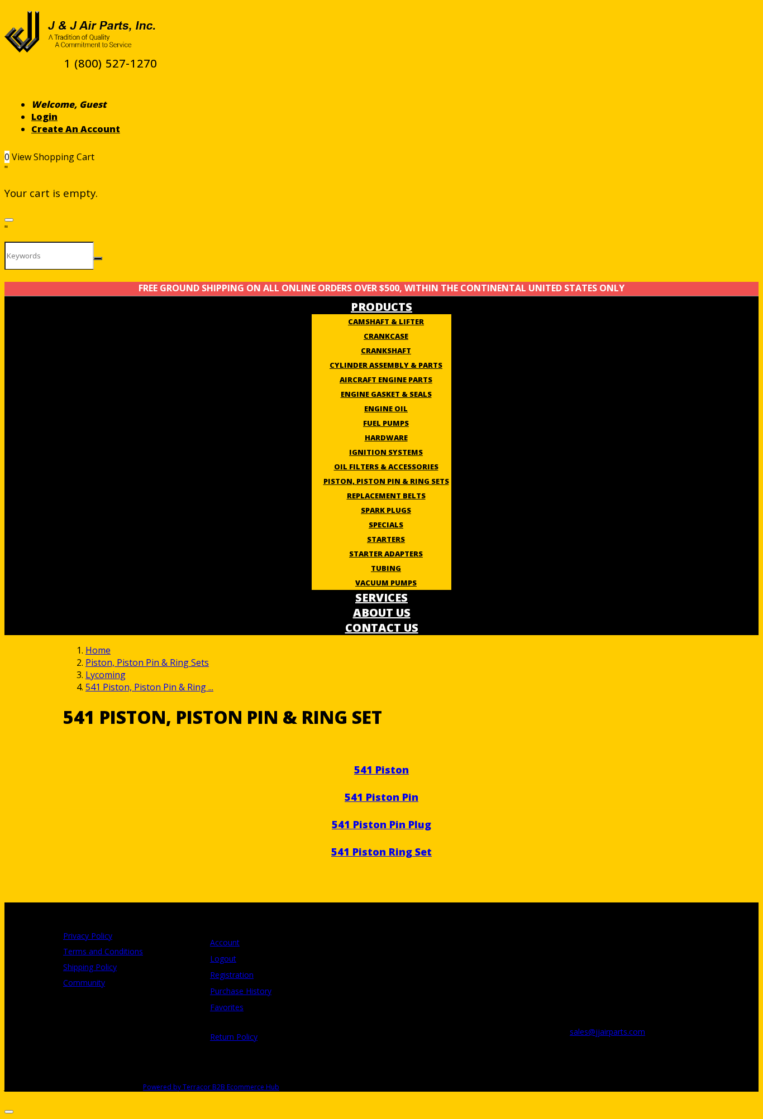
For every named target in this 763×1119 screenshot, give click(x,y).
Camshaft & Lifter (386, 321)
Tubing (386, 568)
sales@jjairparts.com (607, 1031)
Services (381, 597)
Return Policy (233, 1036)
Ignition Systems (386, 452)
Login (44, 117)
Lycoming (105, 675)
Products (381, 306)
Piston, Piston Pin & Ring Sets (386, 481)
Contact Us (381, 627)
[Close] (8, 220)
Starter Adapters (386, 554)
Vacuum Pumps (386, 583)
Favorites (227, 1007)
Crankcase (386, 336)
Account (225, 942)
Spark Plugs (386, 510)
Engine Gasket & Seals (386, 394)
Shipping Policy (90, 967)
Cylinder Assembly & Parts (386, 365)
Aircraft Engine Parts (386, 379)
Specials (386, 525)
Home (98, 650)
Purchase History (240, 991)
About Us (382, 612)
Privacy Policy (87, 935)
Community (84, 982)
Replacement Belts (386, 496)
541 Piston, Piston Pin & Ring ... (149, 687)
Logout (223, 958)
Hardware (386, 438)
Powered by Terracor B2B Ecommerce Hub (211, 1087)
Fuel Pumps (386, 423)
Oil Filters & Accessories (386, 467)
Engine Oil (386, 409)
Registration (232, 974)
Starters (386, 539)
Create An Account (75, 129)
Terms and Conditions (103, 951)
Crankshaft (386, 350)
